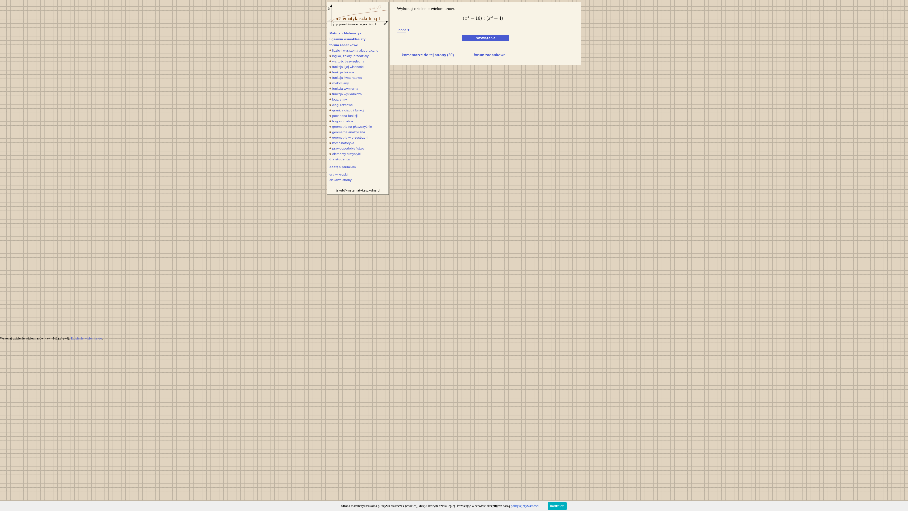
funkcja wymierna (345, 88)
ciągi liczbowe (342, 105)
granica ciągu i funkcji (348, 110)
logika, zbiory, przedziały (350, 56)
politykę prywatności (525, 506)
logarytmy (339, 99)
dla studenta (339, 159)
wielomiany (340, 83)
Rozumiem (557, 506)
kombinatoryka (343, 143)
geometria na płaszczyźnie (352, 126)
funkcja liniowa (343, 72)
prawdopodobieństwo (348, 148)
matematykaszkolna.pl (358, 18)
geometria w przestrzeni (350, 137)
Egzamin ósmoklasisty (347, 39)
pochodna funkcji (345, 116)
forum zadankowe (343, 45)
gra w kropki (338, 174)
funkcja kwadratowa (347, 77)
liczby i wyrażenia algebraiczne (355, 50)
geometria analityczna (348, 132)
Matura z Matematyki (345, 33)
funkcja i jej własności (348, 67)
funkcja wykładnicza (347, 94)
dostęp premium (342, 167)
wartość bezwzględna (348, 61)
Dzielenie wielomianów (86, 338)
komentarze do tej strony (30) (428, 55)
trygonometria (342, 121)
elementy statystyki (346, 154)
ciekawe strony (340, 180)
